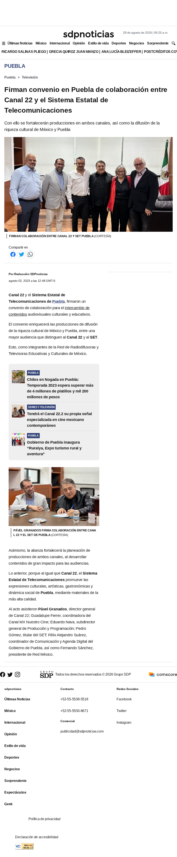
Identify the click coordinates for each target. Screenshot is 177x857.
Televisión (30, 77)
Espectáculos (15, 792)
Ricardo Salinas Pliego (24, 52)
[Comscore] (163, 674)
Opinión (79, 43)
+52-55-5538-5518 (74, 699)
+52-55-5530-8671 (74, 711)
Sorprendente (158, 43)
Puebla (10, 77)
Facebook (124, 699)
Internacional (60, 43)
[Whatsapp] (30, 254)
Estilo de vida (98, 43)
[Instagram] (17, 674)
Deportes (119, 43)
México (41, 43)
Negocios (136, 43)
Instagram (124, 722)
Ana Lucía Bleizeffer (121, 52)
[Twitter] (21, 254)
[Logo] (88, 34)
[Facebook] (13, 254)
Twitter (121, 711)
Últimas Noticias (20, 43)
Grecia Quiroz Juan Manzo (73, 52)
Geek (8, 804)
